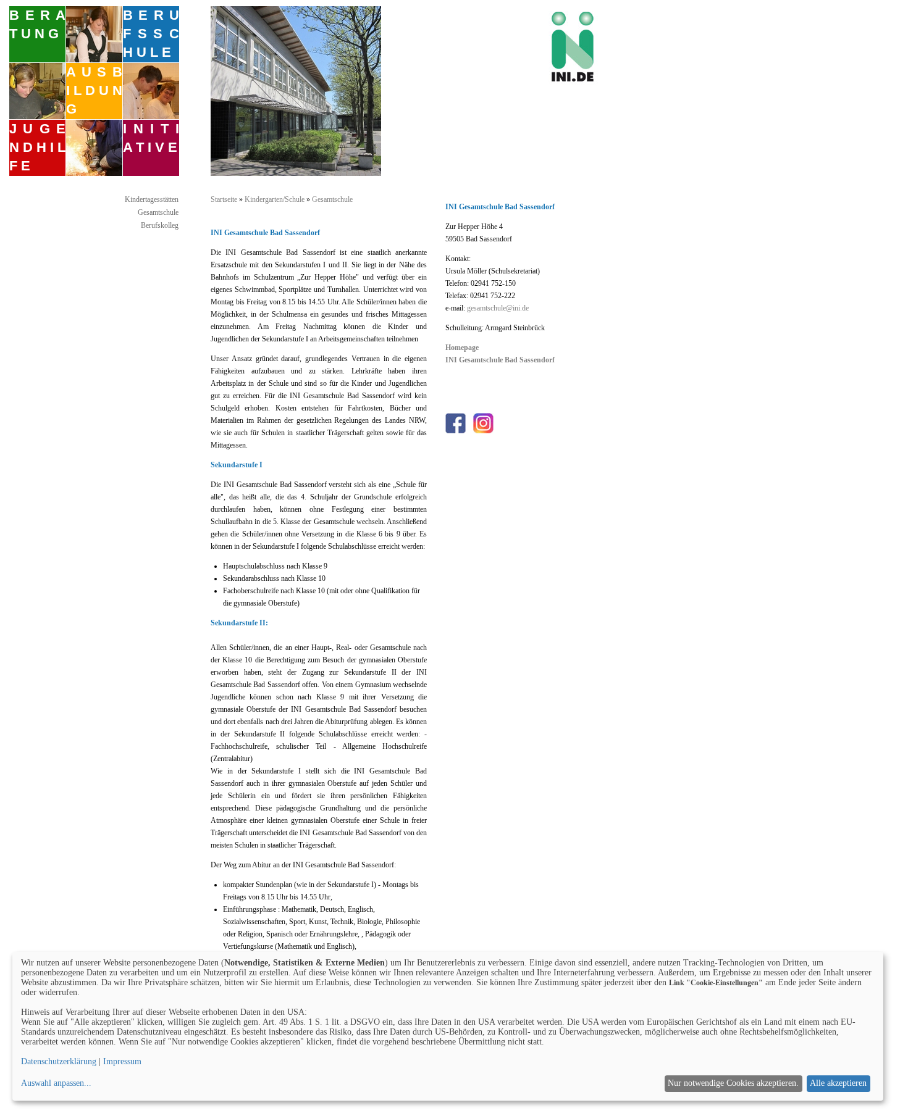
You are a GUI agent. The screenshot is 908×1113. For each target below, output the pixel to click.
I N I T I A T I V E (151, 138)
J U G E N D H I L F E (37, 147)
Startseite (224, 199)
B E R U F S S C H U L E (151, 33)
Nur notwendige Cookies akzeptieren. (733, 1083)
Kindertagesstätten (152, 199)
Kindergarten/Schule (275, 199)
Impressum (122, 1061)
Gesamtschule (158, 212)
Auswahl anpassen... (56, 1083)
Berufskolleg (160, 225)
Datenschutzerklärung (58, 1061)
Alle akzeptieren (838, 1083)
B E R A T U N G (37, 24)
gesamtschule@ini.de (498, 308)
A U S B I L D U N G (94, 90)
